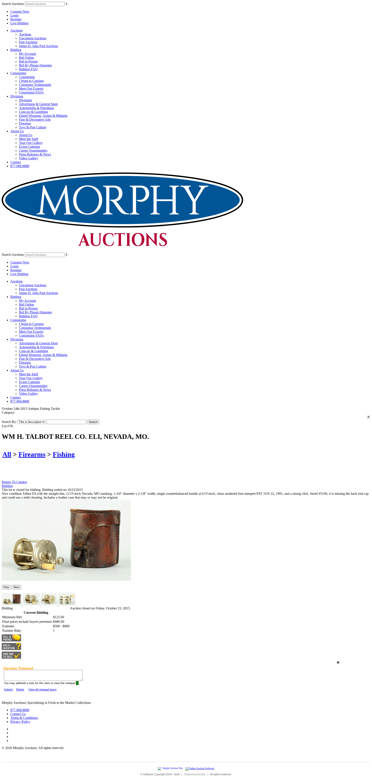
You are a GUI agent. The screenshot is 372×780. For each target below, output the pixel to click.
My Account (27, 53)
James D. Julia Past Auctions (38, 46)
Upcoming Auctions (32, 38)
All (6, 454)
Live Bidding (19, 23)
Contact (15, 162)
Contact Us (18, 714)
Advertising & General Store (38, 104)
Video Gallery (28, 158)
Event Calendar (29, 146)
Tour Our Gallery (31, 143)
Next (16, 587)
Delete (20, 689)
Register (16, 19)
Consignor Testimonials (35, 84)
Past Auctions (28, 42)
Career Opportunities (33, 150)
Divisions (16, 96)
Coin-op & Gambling (33, 112)
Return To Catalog (14, 482)
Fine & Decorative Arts (35, 119)
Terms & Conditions (24, 718)
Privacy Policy (20, 721)
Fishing (64, 454)
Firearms (25, 123)
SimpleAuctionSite (195, 774)
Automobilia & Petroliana (36, 108)
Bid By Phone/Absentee (35, 65)
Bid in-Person (28, 61)
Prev (6, 587)
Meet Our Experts (31, 88)
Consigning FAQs (31, 92)
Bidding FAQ (28, 69)
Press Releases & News (35, 154)
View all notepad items (42, 689)
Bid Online (26, 57)
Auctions (16, 30)
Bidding (15, 50)
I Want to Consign (31, 81)
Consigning (18, 73)
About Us (17, 131)
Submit (8, 689)
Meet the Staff (28, 139)
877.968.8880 (19, 166)
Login (14, 15)
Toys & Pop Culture (32, 127)
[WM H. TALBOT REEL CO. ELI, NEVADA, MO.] (66, 579)
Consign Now (19, 11)
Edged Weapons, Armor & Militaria (43, 115)
